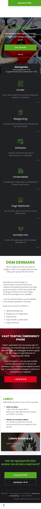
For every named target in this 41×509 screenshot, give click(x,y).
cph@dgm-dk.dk (27, 444)
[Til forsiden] (20, 11)
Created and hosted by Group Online (27, 499)
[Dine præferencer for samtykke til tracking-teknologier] (4, 505)
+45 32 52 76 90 (23, 446)
